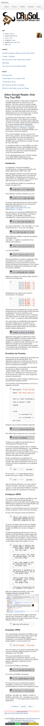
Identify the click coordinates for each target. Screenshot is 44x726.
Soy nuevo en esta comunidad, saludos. (14, 66)
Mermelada (5, 63)
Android (35, 618)
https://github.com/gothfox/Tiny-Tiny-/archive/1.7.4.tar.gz (18, 208)
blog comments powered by (16, 713)
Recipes (31, 7)
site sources (29, 720)
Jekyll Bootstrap (31, 718)
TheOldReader (29, 126)
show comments (22, 711)
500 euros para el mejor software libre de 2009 (16, 60)
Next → (31, 706)
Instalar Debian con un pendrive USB (13, 78)
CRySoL (5, 2)
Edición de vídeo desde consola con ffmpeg (15, 88)
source (7, 38)
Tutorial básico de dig (8, 82)
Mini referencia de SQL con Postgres (13, 85)
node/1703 (17, 42)
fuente (31, 541)
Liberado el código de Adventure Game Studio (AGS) (18, 53)
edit (11, 38)
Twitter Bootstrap (15, 720)
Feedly (20, 126)
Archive (14, 7)
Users (39, 7)
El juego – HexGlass (8, 56)
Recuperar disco (7, 75)
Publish (22, 7)
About (7, 7)
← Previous (14, 706)
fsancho (12, 34)
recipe (13, 40)
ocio (9, 44)
